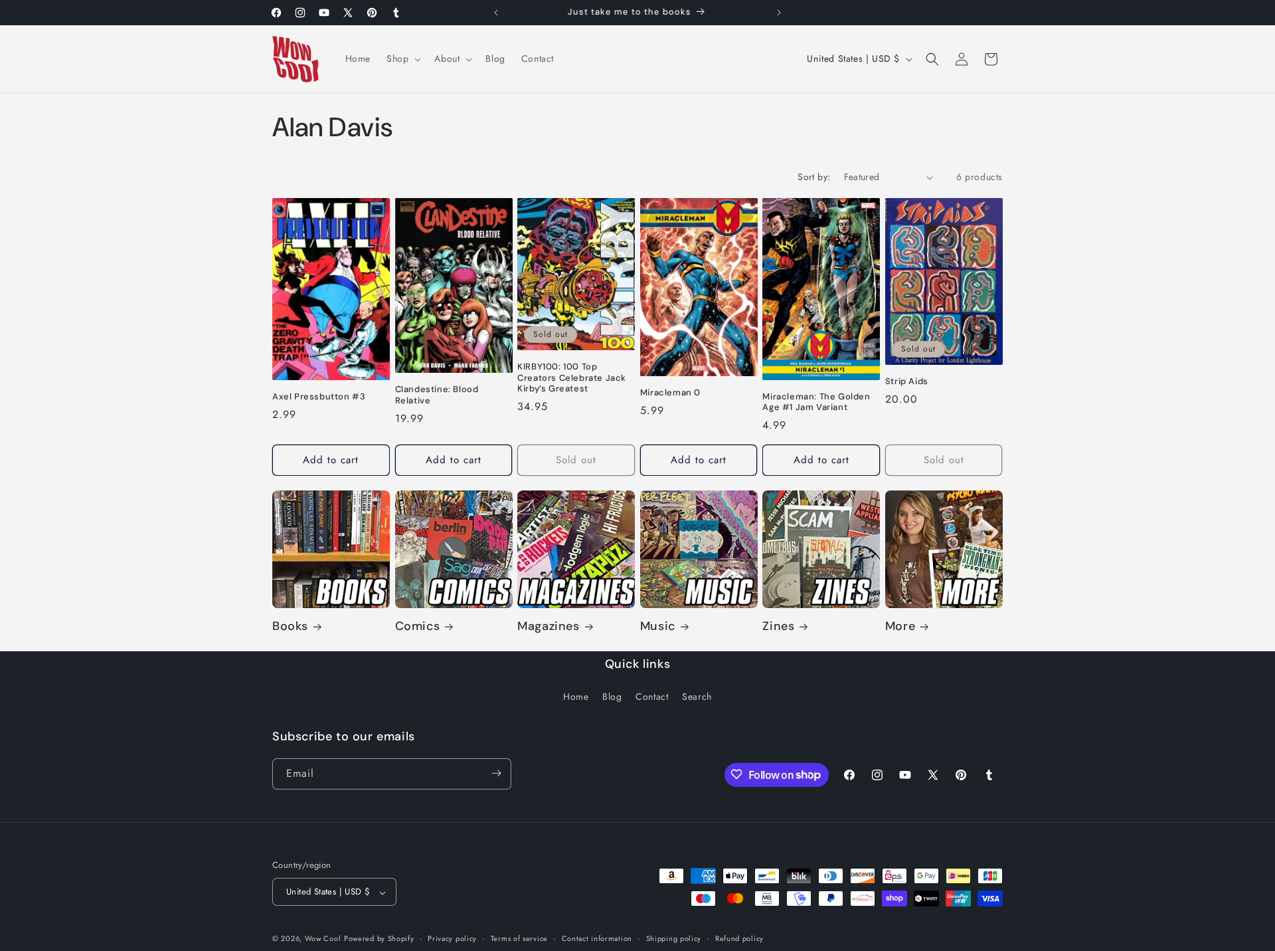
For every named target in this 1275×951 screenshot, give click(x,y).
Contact (652, 697)
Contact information (597, 938)
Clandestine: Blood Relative (437, 396)
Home (575, 697)
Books (290, 627)
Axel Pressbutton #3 (318, 396)
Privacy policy (452, 938)
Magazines (548, 627)
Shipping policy (674, 938)
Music (657, 627)
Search (697, 697)
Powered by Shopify (379, 939)
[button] (402, 58)
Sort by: (814, 176)
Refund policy (739, 938)
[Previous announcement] (496, 12)
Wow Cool (323, 939)
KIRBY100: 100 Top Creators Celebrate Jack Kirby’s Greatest (571, 378)
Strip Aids (906, 381)
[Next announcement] (779, 12)
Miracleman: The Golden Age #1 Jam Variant (816, 402)
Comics (417, 627)
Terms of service (519, 938)
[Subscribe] (496, 773)
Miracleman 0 (670, 392)
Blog (612, 697)
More (900, 627)
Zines (778, 627)
